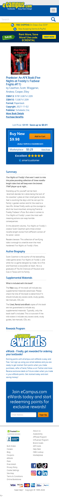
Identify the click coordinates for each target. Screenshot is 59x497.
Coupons (10, 455)
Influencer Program (41, 440)
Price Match (11, 464)
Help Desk (37, 449)
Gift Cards (37, 446)
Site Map (10, 473)
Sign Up (43, 415)
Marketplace (38, 455)
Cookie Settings (13, 470)
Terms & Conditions (15, 476)
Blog (8, 452)
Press (9, 461)
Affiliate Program (40, 437)
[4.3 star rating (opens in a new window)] (36, 155)
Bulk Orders (11, 446)
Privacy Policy (12, 467)
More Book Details (15, 113)
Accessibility (38, 434)
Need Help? (18, 490)
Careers (10, 449)
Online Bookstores (14, 479)
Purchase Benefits (14, 116)
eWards (10, 458)
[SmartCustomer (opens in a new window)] (29, 160)
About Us (37, 431)
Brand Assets (38, 443)
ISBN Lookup (38, 452)
